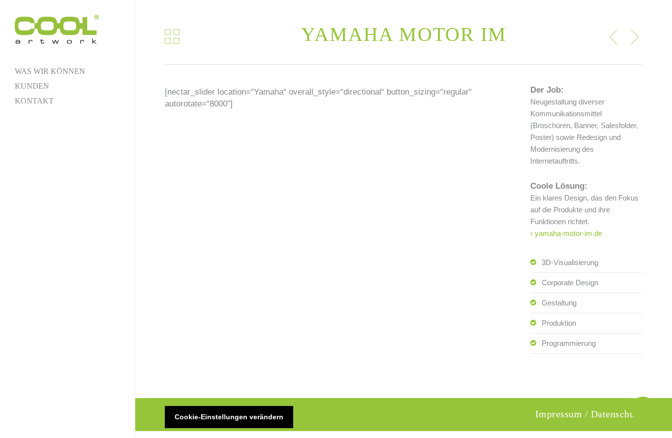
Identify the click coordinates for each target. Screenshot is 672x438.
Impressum (558, 413)
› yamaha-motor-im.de (566, 233)
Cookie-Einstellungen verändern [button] (229, 417)
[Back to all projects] (172, 36)
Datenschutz (617, 413)
